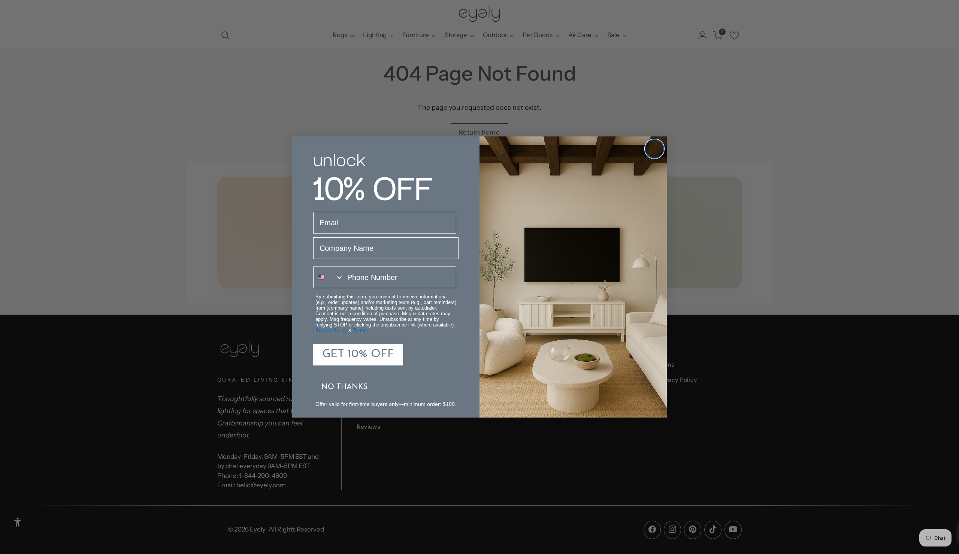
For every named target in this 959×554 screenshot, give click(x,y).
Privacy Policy (331, 330)
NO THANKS (344, 387)
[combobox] (329, 277)
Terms (360, 330)
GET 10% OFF (358, 354)
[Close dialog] (654, 148)
